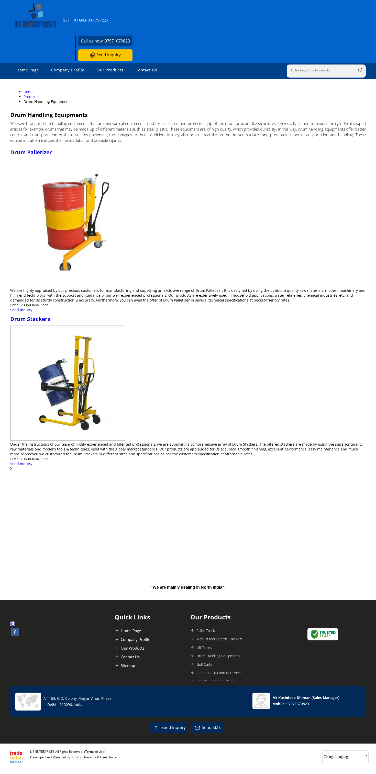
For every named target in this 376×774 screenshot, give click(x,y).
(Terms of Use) (94, 751)
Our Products (110, 69)
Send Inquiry (108, 55)
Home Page (27, 69)
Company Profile (67, 69)
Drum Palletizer (31, 152)
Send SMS (211, 727)
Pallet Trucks (206, 630)
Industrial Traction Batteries (218, 672)
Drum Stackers (30, 318)
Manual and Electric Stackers (219, 639)
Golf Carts (204, 664)
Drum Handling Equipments (218, 655)
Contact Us (146, 69)
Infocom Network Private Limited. (95, 757)
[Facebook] (15, 635)
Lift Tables (204, 647)
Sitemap (128, 665)
